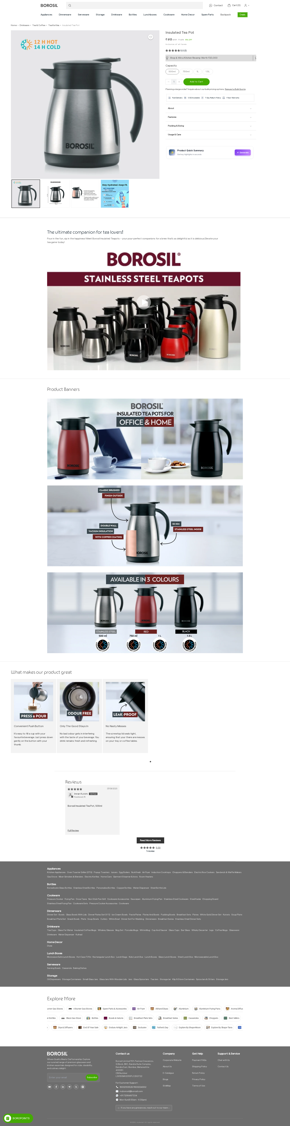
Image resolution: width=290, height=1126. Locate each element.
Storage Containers (71, 979)
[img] (75, 789)
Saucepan (135, 899)
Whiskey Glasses (106, 930)
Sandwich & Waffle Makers (229, 872)
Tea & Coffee (38, 25)
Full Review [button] (73, 830)
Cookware (168, 14)
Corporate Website (172, 1060)
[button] (46, 14)
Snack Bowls (73, 919)
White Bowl (114, 919)
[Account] (247, 5)
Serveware (83, 14)
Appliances (46, 14)
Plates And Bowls (151, 915)
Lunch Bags (121, 957)
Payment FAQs (199, 1060)
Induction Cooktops (161, 872)
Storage (100, 14)
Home (14, 25)
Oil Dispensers (54, 979)
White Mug (145, 930)
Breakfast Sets (184, 915)
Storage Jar (165, 979)
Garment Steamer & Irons (125, 877)
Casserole (67, 968)
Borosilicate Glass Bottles (59, 888)
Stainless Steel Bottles (84, 888)
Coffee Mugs (221, 930)
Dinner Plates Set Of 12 (99, 915)
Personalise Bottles (106, 888)
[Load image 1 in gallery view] (26, 194)
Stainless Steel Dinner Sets (188, 919)
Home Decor (188, 14)
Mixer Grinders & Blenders (71, 877)
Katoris (226, 915)
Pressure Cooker (55, 899)
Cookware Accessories (118, 899)
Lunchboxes (149, 14)
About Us (167, 1067)
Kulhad (79, 935)
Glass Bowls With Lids (76, 915)
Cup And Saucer (159, 930)
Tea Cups (51, 930)
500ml (172, 72)
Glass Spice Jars (141, 979)
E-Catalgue (168, 1073)
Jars (130, 979)
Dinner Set (52, 915)
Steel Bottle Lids (158, 888)
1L (198, 72)
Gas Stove (52, 877)
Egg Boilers (124, 872)
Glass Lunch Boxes (167, 957)
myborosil (140, 1122)
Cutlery (103, 919)
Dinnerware (65, 14)
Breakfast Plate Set (56, 919)
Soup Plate (236, 915)
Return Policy (198, 1073)
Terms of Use (198, 1086)
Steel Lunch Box (185, 957)
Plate (83, 919)
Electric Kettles (92, 877)
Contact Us (223, 1067)
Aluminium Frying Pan (152, 899)
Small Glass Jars (90, 979)
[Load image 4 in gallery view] (115, 194)
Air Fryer (146, 872)
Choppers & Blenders (182, 872)
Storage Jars (222, 979)
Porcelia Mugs (131, 930)
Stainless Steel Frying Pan (59, 903)
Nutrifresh (136, 872)
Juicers (114, 872)
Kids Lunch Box (136, 957)
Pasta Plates (135, 915)
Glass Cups (174, 930)
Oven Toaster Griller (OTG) (79, 872)
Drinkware (116, 14)
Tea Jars (154, 979)
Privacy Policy (198, 1079)
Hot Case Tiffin (84, 957)
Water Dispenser (141, 888)
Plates (195, 915)
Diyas (49, 946)
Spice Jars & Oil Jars (205, 979)
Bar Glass (185, 930)
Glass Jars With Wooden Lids (113, 979)
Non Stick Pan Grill (97, 899)
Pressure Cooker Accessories (103, 903)
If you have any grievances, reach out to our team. (145, 1108)
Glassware (234, 930)
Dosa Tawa (81, 899)
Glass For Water (65, 930)
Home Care (106, 877)
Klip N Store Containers (183, 979)
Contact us (122, 1053)
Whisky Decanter (200, 930)
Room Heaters (146, 877)
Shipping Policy (199, 1067)
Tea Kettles (53, 25)
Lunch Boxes (151, 957)
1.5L (208, 72)
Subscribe (92, 1077)
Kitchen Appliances (56, 872)
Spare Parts (207, 14)
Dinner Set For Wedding (132, 919)
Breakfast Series (166, 919)
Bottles (133, 14)
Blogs (165, 1079)
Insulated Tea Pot (70, 25)
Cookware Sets (80, 903)
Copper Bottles (124, 888)
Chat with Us (224, 1060)
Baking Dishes (79, 968)
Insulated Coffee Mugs (85, 930)
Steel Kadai (195, 899)
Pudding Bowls (168, 915)
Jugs (211, 930)
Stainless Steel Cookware (176, 899)
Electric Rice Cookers (204, 872)
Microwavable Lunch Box (206, 957)
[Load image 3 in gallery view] (85, 194)
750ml (186, 72)
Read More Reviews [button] (150, 840)
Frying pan (69, 899)
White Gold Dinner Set (210, 915)
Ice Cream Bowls (120, 915)
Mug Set (119, 930)
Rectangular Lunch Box (104, 957)
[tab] (150, 761)
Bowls (61, 915)
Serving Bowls (54, 968)
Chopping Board (210, 899)
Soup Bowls (93, 919)
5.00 (158, 848)
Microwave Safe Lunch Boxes (61, 957)
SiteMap (167, 1086)
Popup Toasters (102, 872)
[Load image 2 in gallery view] (55, 194)
